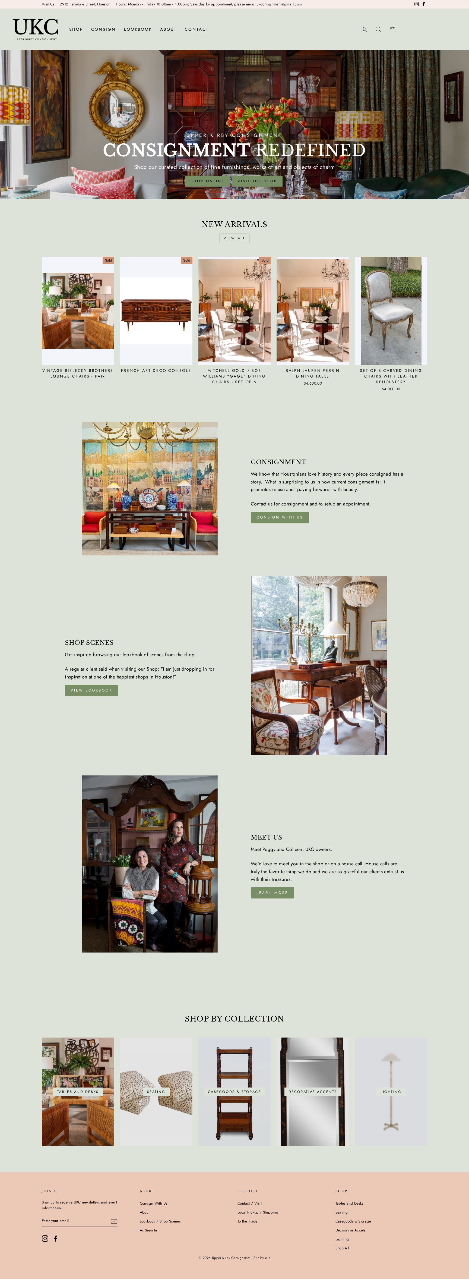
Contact (197, 29)
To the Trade (247, 1221)
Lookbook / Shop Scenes (160, 1221)
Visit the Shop (257, 181)
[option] (234, 124)
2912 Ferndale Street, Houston (85, 4)
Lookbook (138, 29)
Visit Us (48, 4)
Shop (76, 29)
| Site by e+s (261, 1257)
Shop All (342, 1248)
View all (235, 238)
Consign (103, 29)
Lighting (342, 1239)
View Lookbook (91, 690)
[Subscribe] (114, 1221)
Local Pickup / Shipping (257, 1212)
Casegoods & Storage (353, 1221)
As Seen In (148, 1230)
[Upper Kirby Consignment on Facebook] (55, 1238)
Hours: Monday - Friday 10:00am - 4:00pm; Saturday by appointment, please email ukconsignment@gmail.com (209, 4)
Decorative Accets (350, 1230)
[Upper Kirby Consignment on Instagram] (45, 1238)
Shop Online (208, 181)
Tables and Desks (349, 1203)
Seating (341, 1212)
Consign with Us (279, 517)
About (168, 29)
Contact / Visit (249, 1203)
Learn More (272, 892)
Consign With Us (153, 1203)
